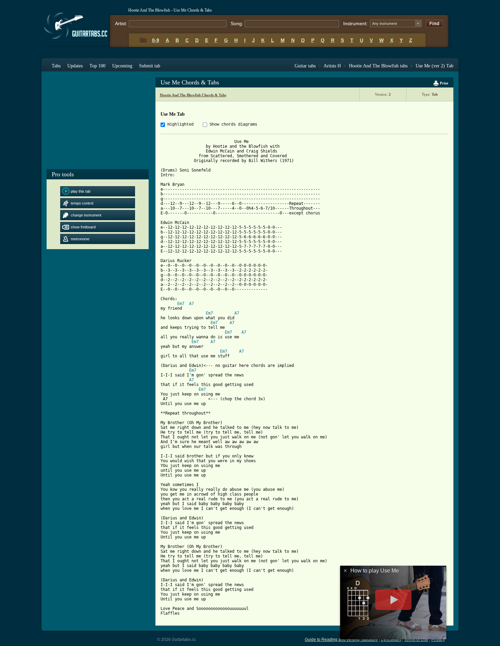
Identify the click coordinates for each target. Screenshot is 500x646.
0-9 (155, 40)
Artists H (332, 65)
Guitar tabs (305, 65)
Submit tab (149, 65)
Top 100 (97, 65)
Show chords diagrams (233, 124)
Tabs (56, 65)
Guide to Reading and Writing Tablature (341, 639)
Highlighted (180, 124)
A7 (191, 303)
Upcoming (122, 65)
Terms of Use (416, 639)
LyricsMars (391, 639)
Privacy (438, 639)
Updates (75, 65)
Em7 (180, 303)
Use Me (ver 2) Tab (434, 65)
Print (443, 83)
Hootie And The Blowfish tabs (378, 65)
